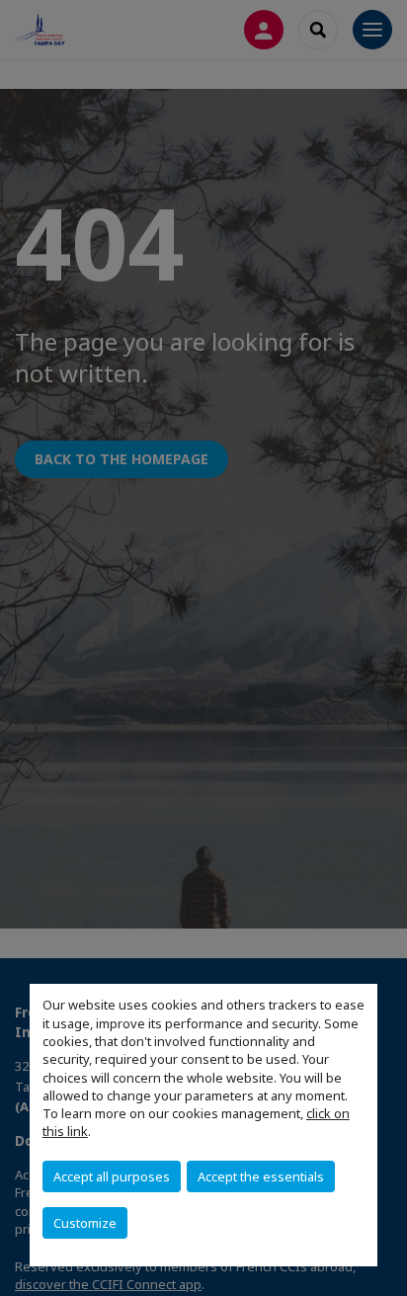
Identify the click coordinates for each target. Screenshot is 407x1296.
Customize (85, 1223)
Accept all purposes (111, 1176)
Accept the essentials (261, 1176)
